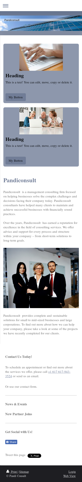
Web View (69, 476)
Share (12, 442)
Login (72, 472)
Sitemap (24, 472)
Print (14, 472)
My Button (16, 97)
